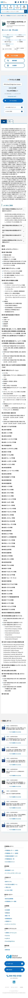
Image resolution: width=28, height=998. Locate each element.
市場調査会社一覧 (9, 859)
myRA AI (7, 938)
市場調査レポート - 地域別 (11, 853)
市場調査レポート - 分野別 (11, 850)
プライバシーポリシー (14, 987)
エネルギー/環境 (20, 15)
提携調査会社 (8, 918)
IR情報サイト (8, 921)
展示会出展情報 (9, 898)
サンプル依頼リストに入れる (15, 732)
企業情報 (6, 906)
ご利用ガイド (7, 877)
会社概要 (7, 910)
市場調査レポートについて (11, 15)
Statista (7, 935)
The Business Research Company (8, 37)
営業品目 (7, 912)
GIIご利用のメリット (10, 861)
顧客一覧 (7, 915)
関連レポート (9, 121)
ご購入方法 (8, 887)
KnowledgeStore (10, 941)
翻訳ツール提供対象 (19, 49)
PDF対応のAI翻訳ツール (11, 884)
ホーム (3, 15)
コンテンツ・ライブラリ (10, 924)
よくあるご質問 (8, 890)
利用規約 (21, 987)
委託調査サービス (9, 870)
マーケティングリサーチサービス (13, 873)
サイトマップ (7, 987)
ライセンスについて (12, 96)
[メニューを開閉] (26, 2)
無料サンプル (8, 881)
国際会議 (7, 949)
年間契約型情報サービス (11, 856)
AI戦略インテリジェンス (11, 932)
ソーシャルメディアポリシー (14, 991)
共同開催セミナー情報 (10, 901)
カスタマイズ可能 (9, 49)
